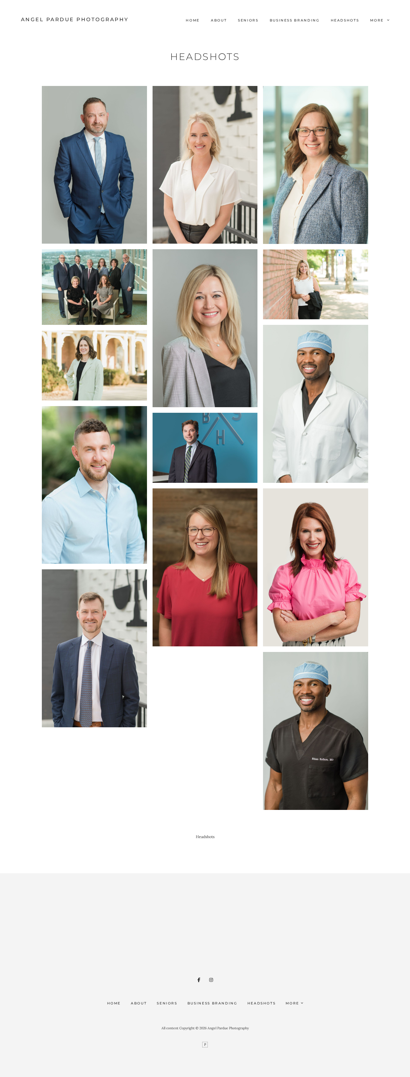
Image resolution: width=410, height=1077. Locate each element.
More (377, 20)
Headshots (345, 20)
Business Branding (295, 20)
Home (193, 20)
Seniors (248, 20)
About (219, 20)
